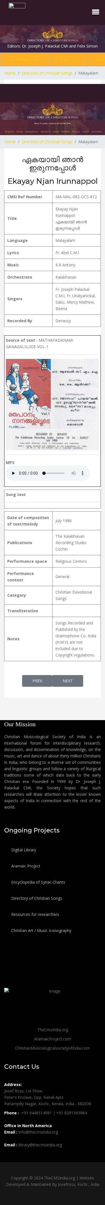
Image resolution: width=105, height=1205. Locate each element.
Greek (56, 131)
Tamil (85, 131)
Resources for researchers (34, 914)
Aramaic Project (25, 866)
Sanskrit (46, 131)
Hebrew (65, 131)
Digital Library (23, 849)
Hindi (19, 131)
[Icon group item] (9, 1157)
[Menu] (95, 12)
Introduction (25, 59)
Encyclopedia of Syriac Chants (37, 882)
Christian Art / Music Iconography (40, 930)
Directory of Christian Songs (36, 898)
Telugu (76, 131)
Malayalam (31, 131)
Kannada (97, 131)
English (68, 59)
